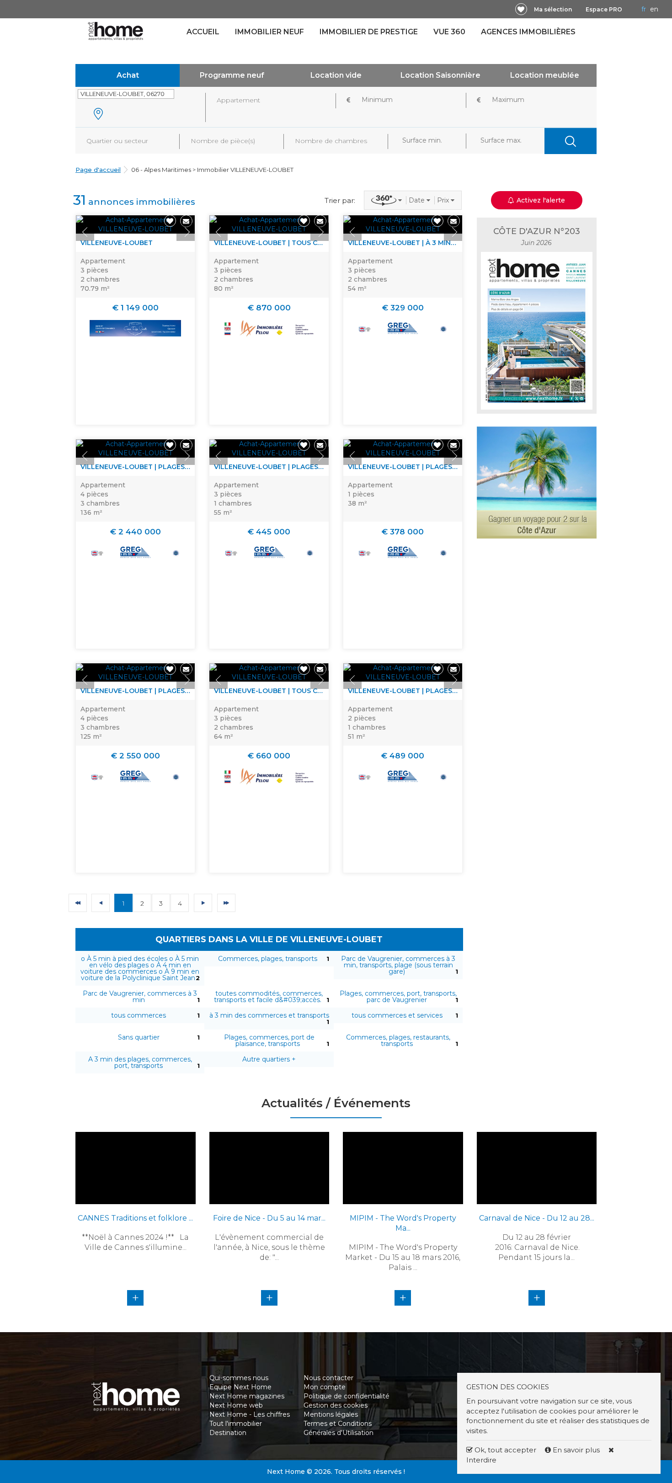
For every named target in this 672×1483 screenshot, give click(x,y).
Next (185, 232)
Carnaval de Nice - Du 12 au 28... (536, 1218)
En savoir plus (576, 1450)
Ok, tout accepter (504, 1450)
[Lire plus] (135, 224)
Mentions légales (331, 1414)
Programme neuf (232, 75)
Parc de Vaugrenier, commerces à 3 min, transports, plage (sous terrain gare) (398, 965)
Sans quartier (139, 1037)
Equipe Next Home (240, 1387)
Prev (85, 232)
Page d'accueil (98, 169)
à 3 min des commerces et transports (269, 1015)
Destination (227, 1433)
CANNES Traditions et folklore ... (135, 1218)
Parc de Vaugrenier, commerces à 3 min (140, 996)
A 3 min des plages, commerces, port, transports (140, 1062)
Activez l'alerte (341, 1467)
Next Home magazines (246, 1396)
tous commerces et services (397, 1015)
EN (654, 9)
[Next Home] (115, 31)
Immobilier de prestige (369, 31)
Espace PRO (604, 9)
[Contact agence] (186, 221)
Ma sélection (553, 9)
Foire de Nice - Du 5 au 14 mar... (269, 1218)
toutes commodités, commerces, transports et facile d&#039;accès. (268, 996)
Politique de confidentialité (346, 1396)
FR (643, 9)
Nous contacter (328, 1378)
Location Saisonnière (440, 75)
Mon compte (325, 1387)
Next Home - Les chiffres (249, 1414)
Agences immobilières (528, 31)
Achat (128, 75)
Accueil (203, 31)
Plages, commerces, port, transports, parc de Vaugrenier (398, 996)
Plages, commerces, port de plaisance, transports (269, 1040)
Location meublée (544, 75)
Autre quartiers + (269, 1059)
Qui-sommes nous (238, 1378)
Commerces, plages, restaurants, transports (398, 1040)
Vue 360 (449, 31)
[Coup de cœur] (521, 9)
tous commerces (138, 1015)
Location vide (336, 75)
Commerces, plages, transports (267, 959)
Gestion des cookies (336, 1405)
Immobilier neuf (269, 31)
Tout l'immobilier (235, 1423)
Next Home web (236, 1405)
